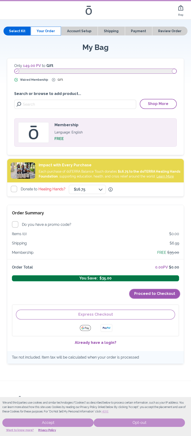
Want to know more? (20, 430)
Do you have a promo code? (47, 224)
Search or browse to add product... (47, 93)
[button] (110, 189)
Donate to (43, 189)
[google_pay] (88, 328)
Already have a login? (95, 342)
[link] (180, 10)
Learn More (165, 176)
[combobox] (87, 189)
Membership (66, 125)
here (105, 411)
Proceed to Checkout (154, 293)
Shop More (158, 103)
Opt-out (139, 422)
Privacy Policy (47, 430)
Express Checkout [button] (95, 314)
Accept (48, 422)
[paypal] (106, 328)
